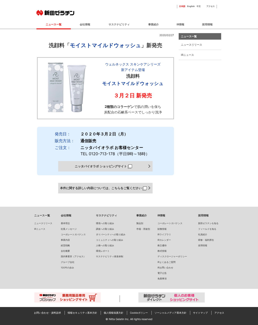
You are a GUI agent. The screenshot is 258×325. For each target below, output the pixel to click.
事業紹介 (153, 24)
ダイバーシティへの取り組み (110, 234)
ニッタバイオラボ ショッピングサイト (101, 166)
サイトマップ (200, 312)
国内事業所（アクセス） (73, 256)
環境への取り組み (105, 223)
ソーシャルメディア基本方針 (170, 312)
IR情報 (180, 24)
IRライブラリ (164, 234)
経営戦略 (65, 245)
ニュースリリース (43, 223)
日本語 (182, 6)
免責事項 (162, 278)
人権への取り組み (105, 245)
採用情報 (207, 24)
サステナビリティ (119, 24)
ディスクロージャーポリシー (172, 256)
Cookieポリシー (139, 312)
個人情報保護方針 (113, 312)
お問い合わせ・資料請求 (47, 312)
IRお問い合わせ (165, 267)
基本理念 (65, 223)
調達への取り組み (105, 229)
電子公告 (162, 273)
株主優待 (162, 245)
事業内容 (65, 239)
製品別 (139, 223)
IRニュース (187, 54)
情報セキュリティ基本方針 (82, 312)
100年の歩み (67, 267)
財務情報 (162, 229)
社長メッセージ (69, 229)
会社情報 (85, 24)
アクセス (210, 6)
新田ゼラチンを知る (208, 223)
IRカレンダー (164, 239)
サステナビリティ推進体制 (109, 256)
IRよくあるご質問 (166, 262)
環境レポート (103, 250)
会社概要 (65, 250)
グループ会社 (67, 262)
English (191, 6)
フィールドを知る (207, 229)
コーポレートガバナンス (73, 234)
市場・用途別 (143, 229)
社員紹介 (202, 234)
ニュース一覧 (189, 36)
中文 (199, 6)
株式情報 (162, 250)
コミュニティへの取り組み (109, 239)
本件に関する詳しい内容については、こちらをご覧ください (101, 188)
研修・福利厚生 (206, 239)
